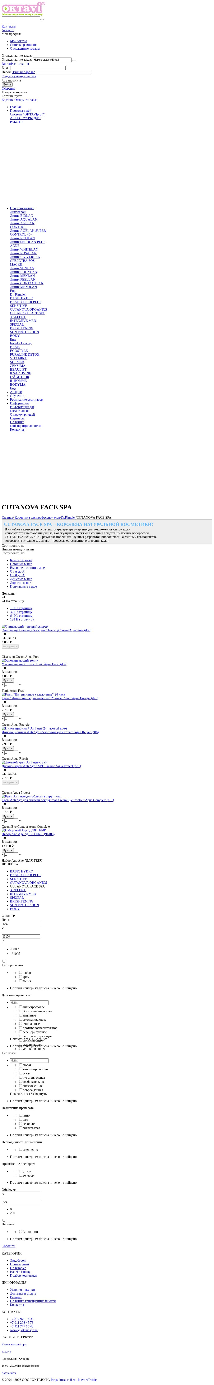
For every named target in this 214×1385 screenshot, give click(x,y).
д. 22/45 (7, 1351)
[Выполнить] (74, 60)
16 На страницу (21, 608)
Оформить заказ (25, 100)
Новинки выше (21, 564)
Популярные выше (23, 586)
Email (5, 67)
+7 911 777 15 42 (21, 1326)
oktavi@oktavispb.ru (24, 1330)
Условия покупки (22, 1289)
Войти (6, 63)
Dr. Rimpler (18, 1268)
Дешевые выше (21, 579)
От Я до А (17, 575)
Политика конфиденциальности (33, 1301)
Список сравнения (23, 44)
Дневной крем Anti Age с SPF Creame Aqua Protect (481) (41, 766)
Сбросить (8, 1246)
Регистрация (20, 63)
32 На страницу (21, 612)
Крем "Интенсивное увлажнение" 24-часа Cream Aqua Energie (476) (50, 698)
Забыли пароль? (23, 72)
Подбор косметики (23, 1275)
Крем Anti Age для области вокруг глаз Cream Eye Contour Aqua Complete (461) (58, 800)
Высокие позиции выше (27, 567)
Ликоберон (18, 1260)
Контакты (17, 1304)
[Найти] (42, 19)
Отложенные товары (25, 48)
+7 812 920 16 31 (22, 1319)
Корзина (8, 100)
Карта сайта (9, 1372)
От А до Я (17, 571)
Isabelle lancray (20, 1271)
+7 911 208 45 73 (21, 1322)
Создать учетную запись (19, 76)
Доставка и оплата (23, 1293)
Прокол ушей (19, 1264)
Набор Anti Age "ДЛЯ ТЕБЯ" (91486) (28, 834)
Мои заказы (18, 41)
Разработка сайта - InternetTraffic (74, 1379)
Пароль (7, 72)
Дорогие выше (20, 582)
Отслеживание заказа (17, 59)
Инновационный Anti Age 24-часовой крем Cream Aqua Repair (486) (50, 732)
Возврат (16, 1297)
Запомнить (13, 80)
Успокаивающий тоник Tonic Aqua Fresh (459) (34, 664)
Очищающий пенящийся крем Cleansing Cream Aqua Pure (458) (46, 630)
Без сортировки (21, 560)
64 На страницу (21, 615)
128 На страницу (22, 619)
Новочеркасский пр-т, (14, 1344)
